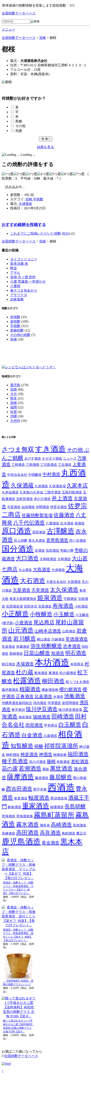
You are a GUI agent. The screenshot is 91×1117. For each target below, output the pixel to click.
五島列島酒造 (72, 492)
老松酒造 (80, 761)
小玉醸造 (63, 614)
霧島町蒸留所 (54, 815)
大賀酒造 (74, 582)
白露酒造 (50, 736)
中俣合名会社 (17, 474)
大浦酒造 (25, 204)
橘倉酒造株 (49, 690)
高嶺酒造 (79, 825)
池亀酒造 (74, 696)
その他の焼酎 (20, 335)
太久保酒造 (64, 590)
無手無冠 (18, 710)
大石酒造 (32, 580)
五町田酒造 (24, 499)
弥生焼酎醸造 (46, 646)
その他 (20, 126)
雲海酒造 (8, 816)
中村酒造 (51, 474)
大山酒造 (25, 570)
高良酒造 (50, 833)
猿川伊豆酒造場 (70, 710)
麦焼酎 (15, 321)
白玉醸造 (69, 725)
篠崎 (51, 761)
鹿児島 (15, 385)
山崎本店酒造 (47, 631)
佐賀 (13, 412)
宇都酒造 (70, 599)
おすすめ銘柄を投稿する (24, 224)
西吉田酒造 (19, 789)
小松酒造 (81, 606)
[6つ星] (67, 174)
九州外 (15, 420)
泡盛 (18, 130)
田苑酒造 (34, 725)
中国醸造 (35, 474)
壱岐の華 (67, 550)
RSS (66, 233)
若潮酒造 (30, 768)
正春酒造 (25, 696)
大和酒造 (64, 559)
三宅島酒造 (48, 464)
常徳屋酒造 (77, 639)
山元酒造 (21, 630)
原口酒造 (16, 531)
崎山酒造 (43, 639)
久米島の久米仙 (31, 492)
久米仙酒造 (10, 492)
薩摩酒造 (20, 777)
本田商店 (77, 664)
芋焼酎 (38, 199)
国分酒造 (18, 548)
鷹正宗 (81, 833)
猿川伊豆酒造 (42, 709)
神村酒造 (12, 755)
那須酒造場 (58, 798)
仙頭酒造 (28, 507)
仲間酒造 (42, 507)
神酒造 (45, 754)
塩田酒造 (52, 550)
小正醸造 (15, 614)
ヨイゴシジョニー (23, 259)
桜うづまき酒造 (77, 682)
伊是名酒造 (58, 507)
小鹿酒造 (24, 622)
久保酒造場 (57, 486)
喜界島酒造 (57, 540)
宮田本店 (30, 606)
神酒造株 (60, 755)
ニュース (70, 458)
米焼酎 (15, 317)
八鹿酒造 (52, 523)
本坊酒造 (52, 662)
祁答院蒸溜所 (61, 746)
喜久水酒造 (36, 540)
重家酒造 (35, 806)
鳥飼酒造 (68, 833)
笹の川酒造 (37, 762)
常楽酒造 (8, 646)
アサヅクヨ (18, 295)
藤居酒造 (41, 778)
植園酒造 (30, 689)
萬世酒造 (61, 768)
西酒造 (61, 787)
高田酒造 (27, 832)
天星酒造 (21, 590)
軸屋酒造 (39, 798)
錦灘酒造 (57, 807)
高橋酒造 (8, 833)
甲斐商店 (51, 725)
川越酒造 (58, 639)
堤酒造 (40, 550)
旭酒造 (57, 653)
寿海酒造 (63, 606)
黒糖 (18, 121)
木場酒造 (25, 663)
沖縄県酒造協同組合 (17, 703)
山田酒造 (69, 631)
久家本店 (77, 485)
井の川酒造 (42, 499)
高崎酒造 (61, 825)
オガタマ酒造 (52, 458)
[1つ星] (8, 174)
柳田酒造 (53, 681)
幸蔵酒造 (23, 646)
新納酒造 (16, 653)
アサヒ (15, 272)
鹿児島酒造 (21, 841)
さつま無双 (18, 449)
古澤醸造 (60, 531)
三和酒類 (32, 464)
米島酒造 (63, 762)
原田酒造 (39, 532)
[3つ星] (31, 174)
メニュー (8, 29)
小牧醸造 (41, 614)
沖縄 (13, 416)
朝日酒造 (8, 664)
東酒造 (53, 673)
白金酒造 (32, 735)
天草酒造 (40, 590)
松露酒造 (27, 681)
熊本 (13, 398)
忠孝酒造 (72, 646)
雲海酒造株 (24, 816)
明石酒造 (75, 653)
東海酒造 (41, 673)
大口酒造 (27, 558)
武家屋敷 (17, 299)
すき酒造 (50, 449)
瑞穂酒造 (42, 716)
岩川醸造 (24, 638)
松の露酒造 (67, 673)
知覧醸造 (22, 746)
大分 (13, 394)
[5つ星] (55, 174)
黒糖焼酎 (17, 330)
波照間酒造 (70, 703)
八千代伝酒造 (29, 523)
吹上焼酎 (21, 540)
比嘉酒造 (43, 696)
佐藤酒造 (64, 515)
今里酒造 (14, 507)
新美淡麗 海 (19, 263)
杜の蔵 (24, 672)
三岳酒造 (65, 464)
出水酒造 (67, 523)
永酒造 (58, 697)
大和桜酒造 (48, 559)
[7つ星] (79, 174)
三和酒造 (18, 464)
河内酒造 (40, 703)
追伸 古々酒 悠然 (23, 277)
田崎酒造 (62, 716)
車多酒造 (21, 798)
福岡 (13, 407)
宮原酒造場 (14, 606)
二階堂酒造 (52, 492)
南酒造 (79, 523)
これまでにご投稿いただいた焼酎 (35, 233)
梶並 (13, 268)
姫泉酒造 (50, 597)
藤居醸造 (60, 777)
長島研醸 (75, 806)
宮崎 (28, 199)
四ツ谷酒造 (77, 540)
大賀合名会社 (56, 582)
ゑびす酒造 (32, 458)
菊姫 (45, 769)
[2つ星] (19, 174)
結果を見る (45, 147)
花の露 (10, 768)
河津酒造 (54, 703)
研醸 (38, 746)
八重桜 (15, 286)
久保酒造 (41, 486)
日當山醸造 (37, 653)
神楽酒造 (29, 754)
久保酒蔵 (22, 485)
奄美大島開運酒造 (22, 599)
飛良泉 (45, 825)
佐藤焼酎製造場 (37, 515)
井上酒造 (62, 498)
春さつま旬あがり (23, 290)
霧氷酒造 (27, 824)
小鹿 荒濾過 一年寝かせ (28, 281)
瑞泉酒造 (25, 717)
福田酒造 (78, 754)
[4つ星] (43, 174)
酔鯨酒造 (14, 807)
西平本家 (40, 789)
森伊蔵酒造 (10, 690)
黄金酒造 (50, 842)
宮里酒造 (45, 606)
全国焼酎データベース (19, 13)
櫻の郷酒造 (70, 689)
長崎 (13, 403)
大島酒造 (42, 569)
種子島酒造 (15, 761)
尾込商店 (44, 622)
